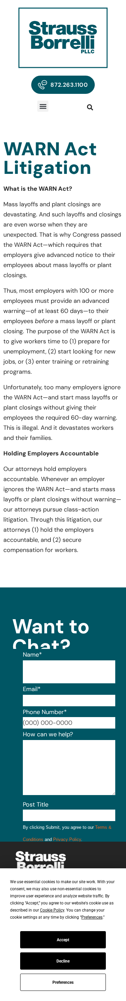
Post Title (35, 804)
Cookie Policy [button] (52, 910)
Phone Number (45, 712)
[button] (42, 106)
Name (32, 655)
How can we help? (48, 734)
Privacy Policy (67, 839)
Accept (63, 940)
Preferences (63, 982)
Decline (63, 961)
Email (32, 689)
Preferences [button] (91, 917)
